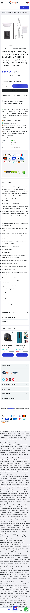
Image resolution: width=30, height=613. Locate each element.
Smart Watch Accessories (10, 456)
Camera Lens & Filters (6, 555)
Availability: (4, 140)
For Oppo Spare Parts (12, 593)
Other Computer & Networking (17, 505)
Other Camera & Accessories (19, 552)
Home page (3, 580)
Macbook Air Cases (18, 437)
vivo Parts (17, 512)
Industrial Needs (15, 557)
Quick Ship (13, 461)
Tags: (3, 147)
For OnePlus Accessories (16, 561)
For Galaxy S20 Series (12, 563)
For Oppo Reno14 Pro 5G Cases (8, 495)
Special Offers (3, 553)
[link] (12, 332)
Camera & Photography (6, 529)
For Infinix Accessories (6, 576)
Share (26, 95)
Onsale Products (4, 505)
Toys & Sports (7, 552)
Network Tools (21, 591)
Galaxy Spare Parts (22, 508)
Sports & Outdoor (23, 578)
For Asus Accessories (12, 538)
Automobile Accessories (15, 443)
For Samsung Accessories (7, 459)
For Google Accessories (20, 459)
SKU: (3, 142)
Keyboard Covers (4, 589)
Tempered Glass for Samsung (8, 469)
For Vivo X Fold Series (20, 497)
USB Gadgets (16, 535)
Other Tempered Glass (13, 544)
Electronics (21, 533)
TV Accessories (22, 531)
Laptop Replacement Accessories (9, 533)
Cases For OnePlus (5, 471)
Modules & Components (13, 518)
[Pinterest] (7, 379)
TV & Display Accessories (6, 435)
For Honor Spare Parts (14, 600)
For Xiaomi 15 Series (16, 570)
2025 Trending (23, 593)
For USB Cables (24, 574)
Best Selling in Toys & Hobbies (21, 527)
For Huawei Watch (17, 476)
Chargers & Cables (17, 431)
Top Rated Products (21, 503)
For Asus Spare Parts (21, 567)
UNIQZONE (16, 411)
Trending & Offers (19, 448)
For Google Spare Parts (18, 450)
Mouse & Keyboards (12, 550)
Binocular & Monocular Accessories (20, 520)
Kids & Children (21, 537)
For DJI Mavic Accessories (19, 510)
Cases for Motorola (17, 555)
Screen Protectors (13, 583)
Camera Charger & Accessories (13, 572)
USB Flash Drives (16, 582)
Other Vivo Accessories (18, 490)
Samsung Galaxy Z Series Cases (15, 580)
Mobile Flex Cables (25, 467)
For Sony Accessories (17, 523)
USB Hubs (10, 501)
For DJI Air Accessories (21, 463)
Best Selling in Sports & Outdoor (19, 493)
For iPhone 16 (24, 568)
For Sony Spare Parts (13, 499)
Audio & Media (10, 448)
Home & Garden (16, 441)
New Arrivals (8, 490)
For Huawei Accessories (10, 591)
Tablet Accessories (23, 598)
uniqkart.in (11, 408)
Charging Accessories (6, 437)
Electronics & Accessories (22, 433)
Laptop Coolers (12, 488)
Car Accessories (14, 467)
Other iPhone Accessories (7, 595)
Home (2, 12)
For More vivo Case (22, 495)
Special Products (11, 537)
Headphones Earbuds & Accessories (15, 439)
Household (3, 538)
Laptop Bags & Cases (13, 585)
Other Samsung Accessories (7, 565)
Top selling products (9, 463)
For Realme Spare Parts (13, 574)
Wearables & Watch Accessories (18, 444)
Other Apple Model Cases (14, 482)
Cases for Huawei (11, 602)
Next (27, 345)
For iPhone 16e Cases (9, 567)
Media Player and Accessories (8, 508)
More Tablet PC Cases (6, 476)
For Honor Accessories (22, 458)
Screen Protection (4, 446)
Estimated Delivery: (9, 101)
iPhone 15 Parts (5, 522)
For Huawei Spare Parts (13, 452)
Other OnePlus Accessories (14, 486)
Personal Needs (4, 600)
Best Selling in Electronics (14, 542)
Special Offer (11, 503)
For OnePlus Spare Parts (7, 559)
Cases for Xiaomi (11, 540)
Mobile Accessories (12, 531)
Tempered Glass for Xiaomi (12, 548)
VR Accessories (18, 501)
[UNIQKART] (14, 2)
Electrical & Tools (10, 433)
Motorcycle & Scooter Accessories (17, 553)
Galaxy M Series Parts (6, 510)
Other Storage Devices (17, 471)
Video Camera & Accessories (20, 587)
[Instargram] (10, 379)
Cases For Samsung (22, 469)
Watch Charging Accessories (14, 525)
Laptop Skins (3, 482)
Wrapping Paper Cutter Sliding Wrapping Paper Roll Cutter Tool (21, 346)
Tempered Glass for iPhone (7, 497)
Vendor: (3, 145)
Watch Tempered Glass (14, 491)
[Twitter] (3, 379)
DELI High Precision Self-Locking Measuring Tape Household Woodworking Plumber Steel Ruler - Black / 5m (8, 346)
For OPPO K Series (22, 506)
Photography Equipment (15, 597)
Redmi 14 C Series (17, 576)
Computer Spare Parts (6, 535)
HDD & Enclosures (18, 604)
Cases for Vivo (7, 582)
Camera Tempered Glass (13, 514)
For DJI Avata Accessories (13, 516)
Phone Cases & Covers (16, 446)
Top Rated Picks (7, 441)
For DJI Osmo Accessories (16, 522)
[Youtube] (13, 379)
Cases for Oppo (23, 563)
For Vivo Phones (11, 458)
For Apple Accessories (14, 568)
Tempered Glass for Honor (11, 546)
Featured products (5, 570)
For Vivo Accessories (12, 454)
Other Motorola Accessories (16, 473)
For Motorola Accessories (21, 559)
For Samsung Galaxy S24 (13, 484)
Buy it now (15, 90)
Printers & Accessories (13, 478)
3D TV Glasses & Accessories (22, 435)
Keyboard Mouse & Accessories (8, 506)
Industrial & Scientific (5, 431)
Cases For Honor (20, 565)
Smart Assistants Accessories (19, 475)
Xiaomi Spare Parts (25, 557)
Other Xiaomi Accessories (10, 598)
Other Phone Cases (12, 578)
